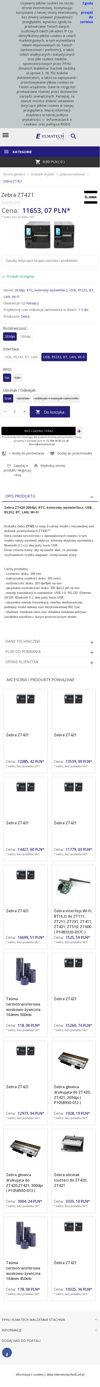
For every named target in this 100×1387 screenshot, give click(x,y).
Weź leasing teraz (38, 431)
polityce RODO (58, 124)
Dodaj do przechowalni (74, 453)
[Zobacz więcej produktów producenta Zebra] (90, 197)
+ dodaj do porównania (26, 453)
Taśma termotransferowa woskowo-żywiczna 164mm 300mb (23, 1006)
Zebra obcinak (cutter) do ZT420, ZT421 (70, 1180)
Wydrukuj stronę (52, 465)
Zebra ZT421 (17, 734)
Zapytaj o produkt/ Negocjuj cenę (17, 470)
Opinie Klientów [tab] (21, 661)
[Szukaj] (74, 136)
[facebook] (7, 1352)
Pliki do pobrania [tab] (23, 651)
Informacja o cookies (29, 1375)
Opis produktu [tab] (20, 496)
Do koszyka (54, 412)
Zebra (25, 316)
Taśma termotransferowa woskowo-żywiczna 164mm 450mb (23, 1270)
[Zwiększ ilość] (24, 411)
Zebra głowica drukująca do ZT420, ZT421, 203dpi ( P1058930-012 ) (72, 1094)
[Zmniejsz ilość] (5, 411)
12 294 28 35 (53, 440)
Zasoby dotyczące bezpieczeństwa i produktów (41, 260)
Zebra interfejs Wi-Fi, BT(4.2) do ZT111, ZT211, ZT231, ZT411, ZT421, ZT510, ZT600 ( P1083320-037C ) (73, 921)
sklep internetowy (58, 1375)
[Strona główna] (49, 136)
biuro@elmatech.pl (42, 444)
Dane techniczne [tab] (22, 641)
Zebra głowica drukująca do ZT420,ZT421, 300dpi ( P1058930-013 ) (24, 1182)
